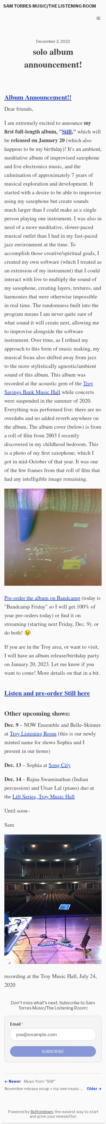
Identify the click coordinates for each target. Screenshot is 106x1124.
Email (16, 1024)
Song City (60, 765)
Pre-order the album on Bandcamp (42, 597)
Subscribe (53, 1051)
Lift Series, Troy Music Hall (44, 796)
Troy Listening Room (33, 733)
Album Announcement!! (37, 97)
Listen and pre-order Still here (47, 693)
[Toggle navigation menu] (98, 18)
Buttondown (41, 1111)
